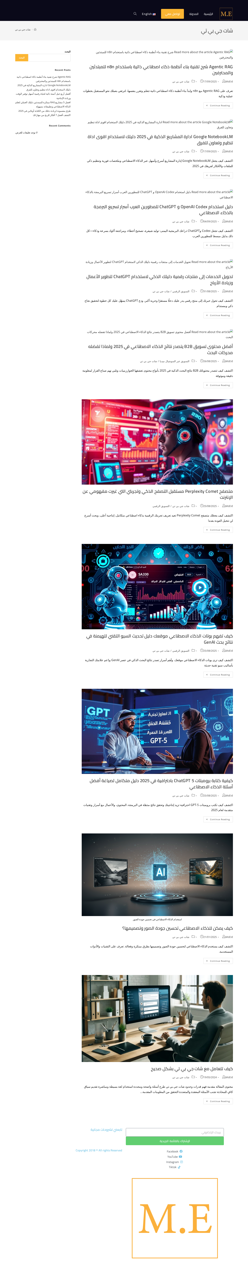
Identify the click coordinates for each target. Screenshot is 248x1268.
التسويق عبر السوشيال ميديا (174, 361)
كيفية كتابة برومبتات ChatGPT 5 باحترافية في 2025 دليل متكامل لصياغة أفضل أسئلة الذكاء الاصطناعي (161, 783)
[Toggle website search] (135, 14)
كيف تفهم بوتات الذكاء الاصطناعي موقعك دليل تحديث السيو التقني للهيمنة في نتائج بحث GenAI (159, 639)
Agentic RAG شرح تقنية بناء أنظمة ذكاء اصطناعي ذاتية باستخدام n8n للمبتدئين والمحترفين (161, 70)
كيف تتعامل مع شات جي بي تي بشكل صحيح (192, 1069)
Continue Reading (216, 104)
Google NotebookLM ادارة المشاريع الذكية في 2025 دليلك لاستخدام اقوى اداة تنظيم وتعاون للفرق (160, 139)
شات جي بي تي (23, 29)
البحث (68, 51)
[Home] (35, 29)
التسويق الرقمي (180, 291)
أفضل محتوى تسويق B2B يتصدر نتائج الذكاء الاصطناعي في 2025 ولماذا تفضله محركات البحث (160, 349)
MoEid (229, 81)
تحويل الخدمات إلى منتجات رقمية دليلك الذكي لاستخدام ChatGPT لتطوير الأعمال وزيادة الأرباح (159, 279)
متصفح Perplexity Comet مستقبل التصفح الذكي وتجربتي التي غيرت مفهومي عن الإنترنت (158, 494)
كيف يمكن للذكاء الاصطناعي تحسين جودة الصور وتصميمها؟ (177, 928)
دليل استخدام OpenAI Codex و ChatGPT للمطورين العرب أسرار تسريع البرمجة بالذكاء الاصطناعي (163, 210)
